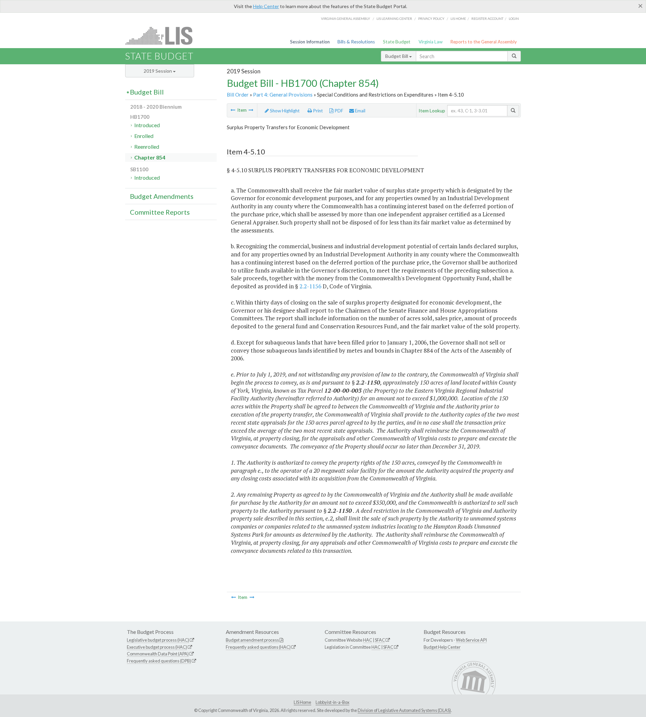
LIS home (458, 18)
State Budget (396, 41)
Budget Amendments (161, 196)
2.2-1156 (310, 286)
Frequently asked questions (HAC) (258, 647)
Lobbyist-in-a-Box (332, 702)
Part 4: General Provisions (283, 95)
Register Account (487, 18)
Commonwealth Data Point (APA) (158, 653)
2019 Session (158, 71)
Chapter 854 (149, 157)
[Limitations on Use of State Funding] (251, 110)
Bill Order (238, 95)
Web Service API (471, 640)
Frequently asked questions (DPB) (159, 661)
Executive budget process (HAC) (157, 647)
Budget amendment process (252, 640)
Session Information (310, 41)
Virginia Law (430, 41)
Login (514, 18)
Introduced (147, 125)
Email (359, 110)
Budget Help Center (442, 647)
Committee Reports (160, 212)
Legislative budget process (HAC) (158, 640)
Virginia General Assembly (345, 18)
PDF (338, 110)
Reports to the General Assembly (483, 41)
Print (317, 110)
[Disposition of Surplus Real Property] (232, 110)
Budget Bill (397, 56)
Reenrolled (146, 146)
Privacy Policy (431, 18)
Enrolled (143, 136)
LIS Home (302, 702)
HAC (367, 640)
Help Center (266, 6)
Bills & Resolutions (356, 41)
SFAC (380, 640)
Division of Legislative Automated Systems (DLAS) (404, 710)
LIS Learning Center (394, 18)
